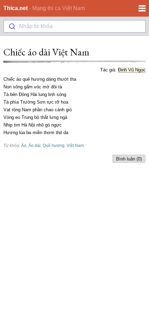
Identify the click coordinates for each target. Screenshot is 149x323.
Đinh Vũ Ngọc (132, 69)
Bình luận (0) (129, 159)
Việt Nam (75, 145)
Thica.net (15, 8)
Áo (23, 145)
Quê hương (53, 145)
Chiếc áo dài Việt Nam (46, 52)
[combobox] (74, 26)
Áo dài (34, 145)
